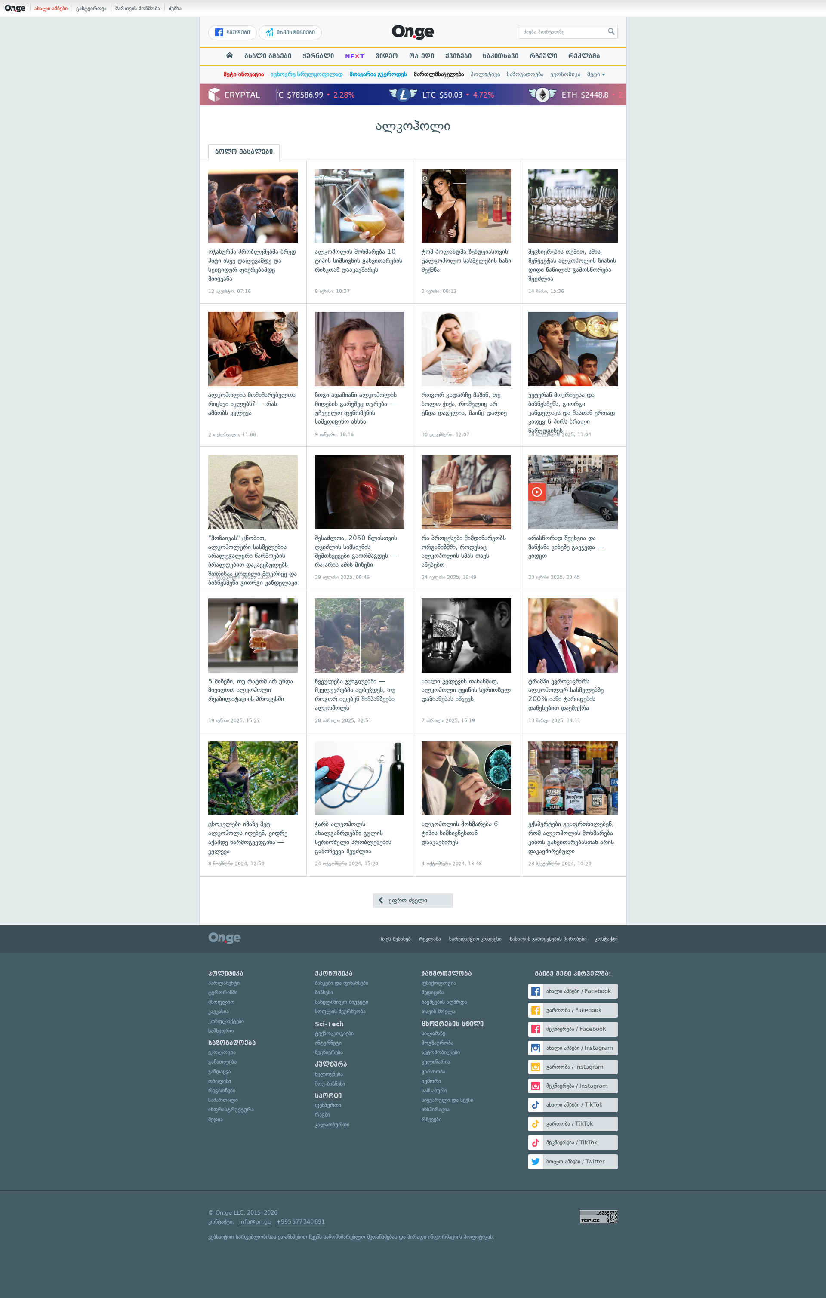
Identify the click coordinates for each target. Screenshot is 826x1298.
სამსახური (434, 1090)
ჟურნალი (318, 56)
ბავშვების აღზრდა (444, 1002)
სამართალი (223, 1100)
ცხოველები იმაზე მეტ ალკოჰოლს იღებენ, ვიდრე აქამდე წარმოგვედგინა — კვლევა (253, 804)
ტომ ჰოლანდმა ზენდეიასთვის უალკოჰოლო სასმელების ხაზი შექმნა (466, 232)
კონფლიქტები (226, 1021)
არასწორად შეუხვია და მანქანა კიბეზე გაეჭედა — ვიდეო (573, 518)
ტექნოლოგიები (334, 1033)
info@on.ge (255, 1221)
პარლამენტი (224, 983)
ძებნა (175, 8)
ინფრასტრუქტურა (231, 1109)
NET (354, 56)
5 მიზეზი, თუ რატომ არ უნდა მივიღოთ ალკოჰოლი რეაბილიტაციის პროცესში (253, 661)
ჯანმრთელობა (447, 973)
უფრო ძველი (406, 900)
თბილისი (219, 1081)
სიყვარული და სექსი (447, 1100)
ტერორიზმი (222, 992)
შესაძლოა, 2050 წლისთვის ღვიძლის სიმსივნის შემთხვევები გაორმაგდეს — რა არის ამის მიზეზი (359, 518)
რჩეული (543, 56)
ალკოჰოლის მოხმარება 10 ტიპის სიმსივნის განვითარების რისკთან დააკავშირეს (359, 232)
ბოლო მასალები (244, 151)
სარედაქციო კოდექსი (475, 939)
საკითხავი (500, 56)
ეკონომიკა (565, 74)
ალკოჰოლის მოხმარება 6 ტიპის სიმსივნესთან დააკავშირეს (466, 804)
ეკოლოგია (222, 1052)
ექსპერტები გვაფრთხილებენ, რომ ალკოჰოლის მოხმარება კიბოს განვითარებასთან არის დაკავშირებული (573, 804)
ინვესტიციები (295, 33)
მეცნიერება (329, 1052)
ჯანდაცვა (219, 1071)
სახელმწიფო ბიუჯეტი (341, 1002)
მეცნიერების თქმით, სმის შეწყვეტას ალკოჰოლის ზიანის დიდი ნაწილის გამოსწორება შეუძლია (573, 232)
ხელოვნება (329, 1074)
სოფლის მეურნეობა (340, 1011)
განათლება (222, 1061)
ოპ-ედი (421, 56)
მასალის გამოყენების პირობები (548, 939)
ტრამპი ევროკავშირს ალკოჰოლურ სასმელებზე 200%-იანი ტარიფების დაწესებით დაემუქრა (573, 661)
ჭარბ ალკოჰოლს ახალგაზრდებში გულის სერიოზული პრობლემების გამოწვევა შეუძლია (359, 804)
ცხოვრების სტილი (453, 1024)
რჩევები (431, 1119)
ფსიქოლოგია (439, 983)
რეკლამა (584, 56)
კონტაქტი (606, 939)
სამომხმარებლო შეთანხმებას (360, 1236)
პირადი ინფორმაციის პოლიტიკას (450, 1236)
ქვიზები (458, 56)
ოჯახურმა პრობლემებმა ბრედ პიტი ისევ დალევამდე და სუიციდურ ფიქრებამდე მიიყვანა (253, 232)
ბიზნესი (324, 992)
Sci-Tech (329, 1024)
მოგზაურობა (437, 1043)
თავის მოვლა (439, 1011)
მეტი (593, 74)
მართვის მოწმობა (137, 8)
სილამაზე (433, 1033)
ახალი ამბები (51, 8)
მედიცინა (433, 992)
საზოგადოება (525, 74)
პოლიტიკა (485, 74)
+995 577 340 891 (300, 1221)
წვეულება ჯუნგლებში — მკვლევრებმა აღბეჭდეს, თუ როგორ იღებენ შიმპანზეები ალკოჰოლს (359, 661)
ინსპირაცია (436, 1109)
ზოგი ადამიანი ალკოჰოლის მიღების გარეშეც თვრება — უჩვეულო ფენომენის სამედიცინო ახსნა (359, 374)
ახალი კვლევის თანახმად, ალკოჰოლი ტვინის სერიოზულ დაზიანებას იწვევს (466, 661)
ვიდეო (387, 56)
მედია (215, 1119)
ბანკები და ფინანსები (341, 983)
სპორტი (328, 1095)
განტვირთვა (91, 8)
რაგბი (322, 1114)
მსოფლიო (221, 1002)
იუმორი (431, 1081)
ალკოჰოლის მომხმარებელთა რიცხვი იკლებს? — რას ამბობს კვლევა (253, 374)
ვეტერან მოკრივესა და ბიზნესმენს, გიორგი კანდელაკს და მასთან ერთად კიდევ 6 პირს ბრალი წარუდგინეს (573, 374)
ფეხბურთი (328, 1105)
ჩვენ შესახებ (396, 939)
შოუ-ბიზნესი (330, 1083)
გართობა (433, 1071)
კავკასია (218, 1011)
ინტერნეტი (328, 1043)
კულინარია (436, 1061)
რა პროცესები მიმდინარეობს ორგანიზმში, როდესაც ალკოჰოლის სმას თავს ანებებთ (466, 518)
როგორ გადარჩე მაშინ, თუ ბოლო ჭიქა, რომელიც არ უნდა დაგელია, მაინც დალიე (466, 374)
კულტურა (331, 1064)
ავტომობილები (441, 1052)
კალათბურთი (332, 1124)
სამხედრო (221, 1030)
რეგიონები (221, 1090)
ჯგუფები (237, 33)
